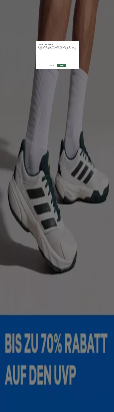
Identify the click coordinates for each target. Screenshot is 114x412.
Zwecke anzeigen (52, 65)
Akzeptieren (62, 65)
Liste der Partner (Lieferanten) (43, 61)
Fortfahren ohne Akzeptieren (73, 42)
